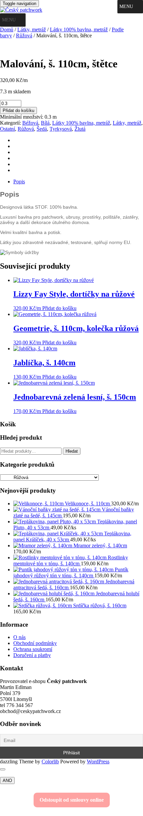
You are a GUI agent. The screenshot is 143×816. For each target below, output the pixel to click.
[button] (126, 6)
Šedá (42, 129)
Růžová (24, 35)
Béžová (30, 123)
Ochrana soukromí (32, 649)
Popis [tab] (19, 181)
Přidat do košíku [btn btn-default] (59, 308)
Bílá (45, 123)
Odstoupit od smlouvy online (72, 800)
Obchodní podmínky (35, 643)
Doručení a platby (32, 655)
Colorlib (50, 761)
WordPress (98, 761)
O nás (19, 637)
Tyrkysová (61, 129)
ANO (7, 780)
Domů (6, 29)
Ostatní (7, 129)
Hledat (72, 451)
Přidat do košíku (18, 110)
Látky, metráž (31, 29)
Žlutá (79, 129)
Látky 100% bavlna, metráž (79, 29)
